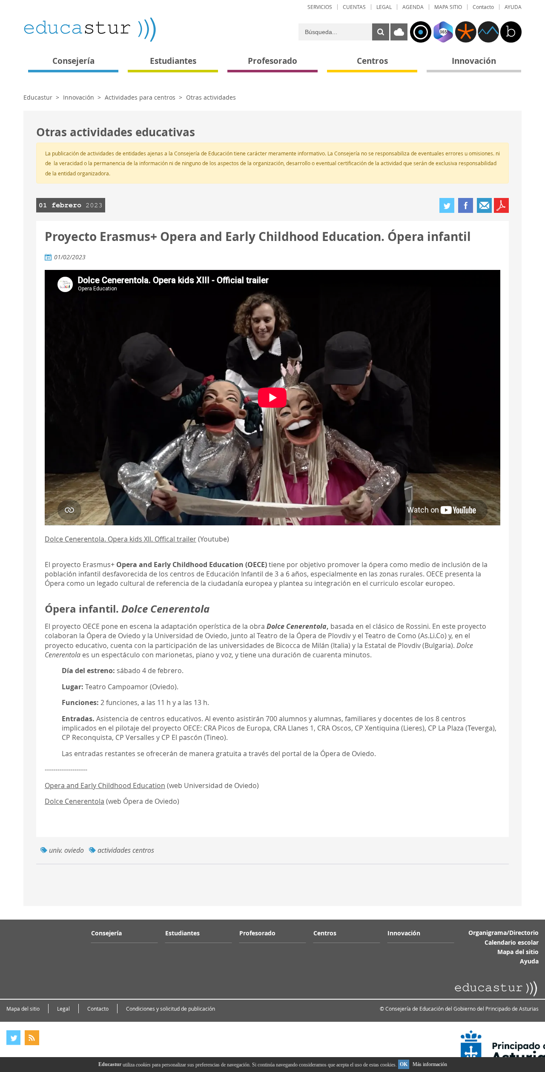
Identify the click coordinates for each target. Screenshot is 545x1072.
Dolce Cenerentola (74, 801)
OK (403, 1064)
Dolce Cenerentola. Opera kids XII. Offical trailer (120, 539)
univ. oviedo (66, 850)
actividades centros (126, 850)
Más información (430, 1064)
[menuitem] (319, 7)
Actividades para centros (140, 97)
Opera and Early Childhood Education (105, 785)
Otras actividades (211, 97)
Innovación (78, 97)
